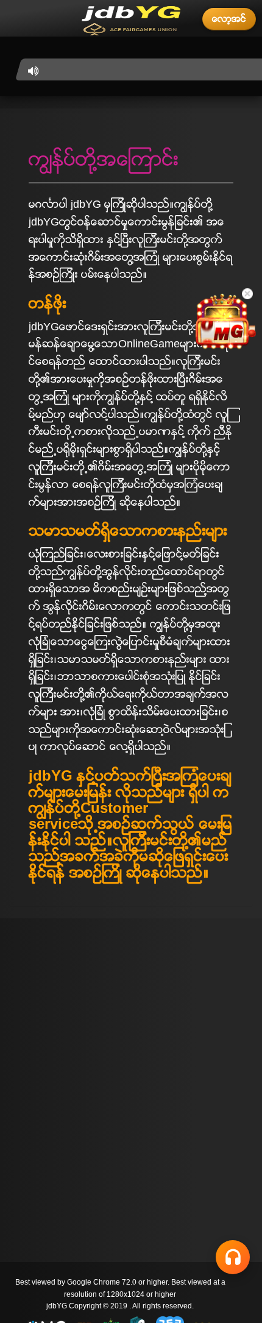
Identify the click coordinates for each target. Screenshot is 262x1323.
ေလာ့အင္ (229, 18)
